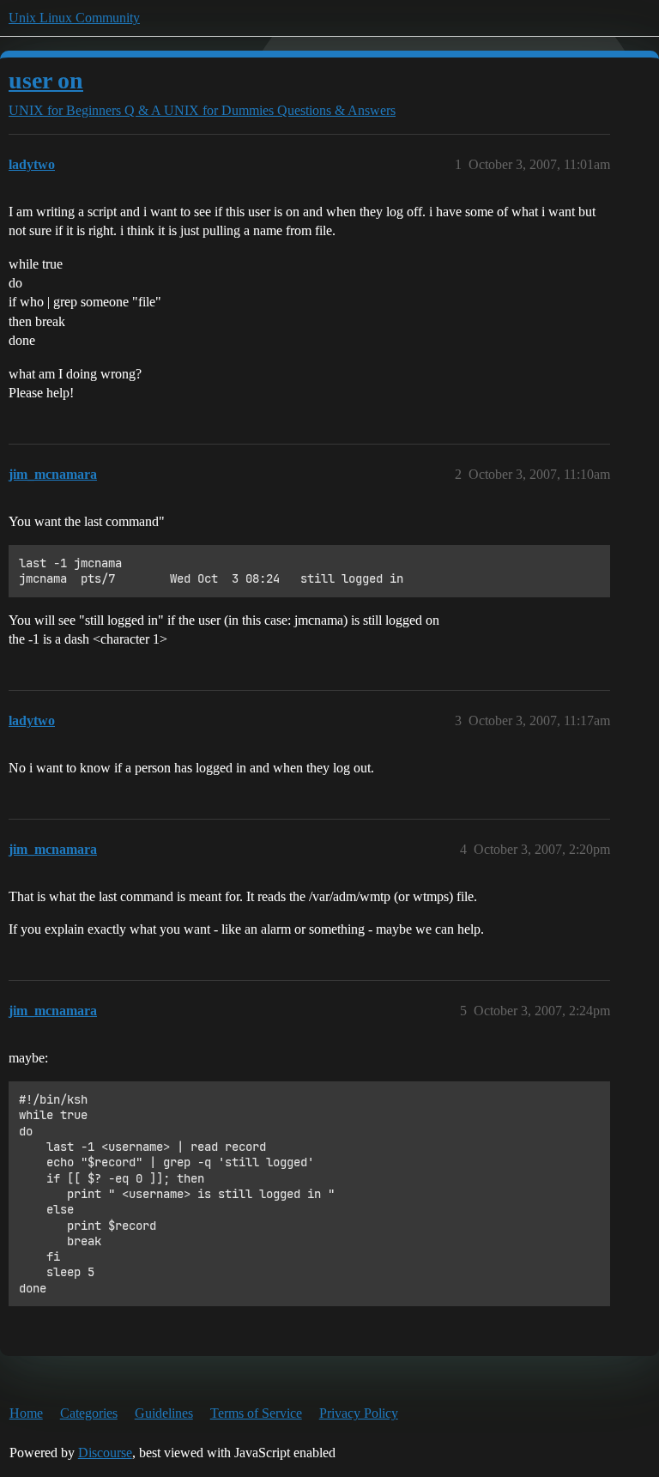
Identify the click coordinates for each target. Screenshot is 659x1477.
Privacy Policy (358, 1413)
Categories (89, 1413)
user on (46, 80)
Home (26, 1413)
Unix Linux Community (74, 17)
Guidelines (164, 1413)
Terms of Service (256, 1413)
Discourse (105, 1452)
